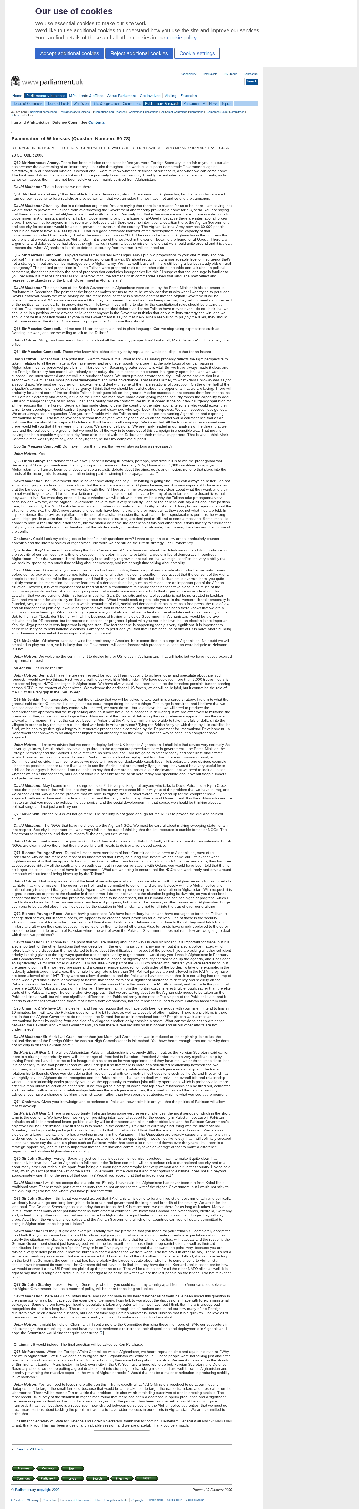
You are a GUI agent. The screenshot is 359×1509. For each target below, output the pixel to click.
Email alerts (210, 73)
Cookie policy (174, 1499)
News (213, 104)
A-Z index (17, 1500)
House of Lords (58, 104)
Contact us (251, 73)
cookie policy (181, 37)
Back (39, 1449)
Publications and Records (109, 111)
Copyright (137, 1500)
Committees (132, 104)
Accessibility (188, 73)
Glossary (33, 1500)
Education (188, 95)
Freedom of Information (75, 1500)
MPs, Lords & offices (86, 95)
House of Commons (27, 104)
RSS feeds (230, 73)
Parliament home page (42, 111)
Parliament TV (194, 104)
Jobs (97, 1500)
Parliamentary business (45, 95)
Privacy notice (155, 1499)
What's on (81, 104)
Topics (227, 104)
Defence (16, 115)
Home (17, 95)
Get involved (150, 95)
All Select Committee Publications (182, 111)
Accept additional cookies (69, 53)
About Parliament (121, 95)
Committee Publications (143, 111)
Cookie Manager (195, 1499)
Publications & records (162, 104)
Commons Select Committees (225, 111)
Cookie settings (197, 53)
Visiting (170, 95)
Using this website (115, 1500)
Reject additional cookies (139, 53)
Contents (96, 122)
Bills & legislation (106, 104)
